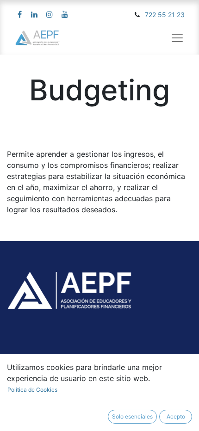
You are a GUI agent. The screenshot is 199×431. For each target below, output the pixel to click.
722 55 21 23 (165, 14)
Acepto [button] (176, 416)
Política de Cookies (32, 389)
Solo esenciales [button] (132, 416)
